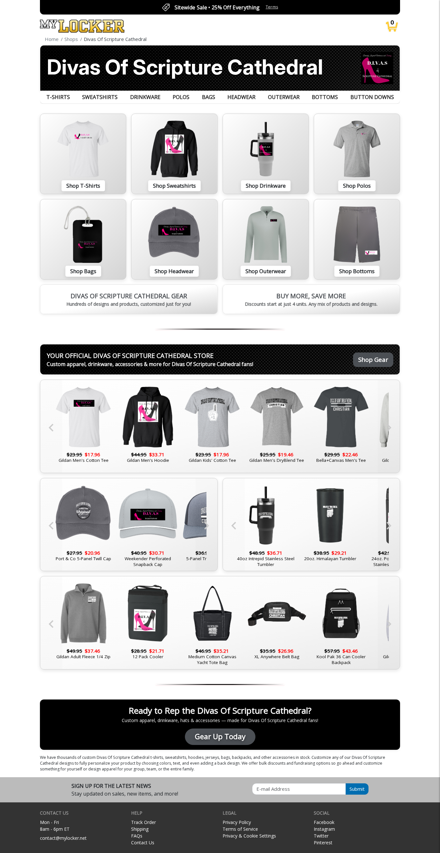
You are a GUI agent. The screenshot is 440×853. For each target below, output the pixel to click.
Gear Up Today (220, 736)
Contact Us (142, 842)
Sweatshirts (100, 97)
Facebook (324, 822)
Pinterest (323, 842)
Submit (357, 789)
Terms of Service (240, 829)
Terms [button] (272, 7)
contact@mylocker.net (63, 838)
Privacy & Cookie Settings (249, 836)
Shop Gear (373, 359)
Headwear (241, 97)
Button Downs (372, 97)
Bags (208, 97)
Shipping (139, 829)
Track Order (143, 822)
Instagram (324, 829)
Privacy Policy (237, 822)
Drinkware (145, 97)
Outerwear (284, 97)
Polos (181, 97)
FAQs (136, 836)
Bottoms (325, 97)
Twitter (321, 836)
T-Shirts (58, 97)
